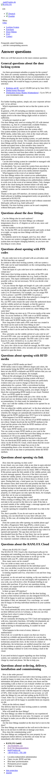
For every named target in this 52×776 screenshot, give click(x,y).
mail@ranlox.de (9, 2)
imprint (9, 773)
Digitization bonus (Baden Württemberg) (22, 93)
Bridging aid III (12, 88)
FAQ (8, 34)
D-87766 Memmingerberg (18, 748)
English (11, 16)
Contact (9, 36)
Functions (10, 29)
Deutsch (11, 14)
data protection (12, 770)
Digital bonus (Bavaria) (15, 90)
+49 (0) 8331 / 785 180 (17, 752)
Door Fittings (11, 32)
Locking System (12, 27)
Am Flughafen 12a (15, 746)
